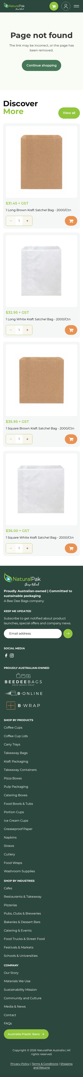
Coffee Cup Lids (16, 736)
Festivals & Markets (18, 947)
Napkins (10, 837)
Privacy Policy (20, 1064)
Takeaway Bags (16, 753)
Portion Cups (14, 812)
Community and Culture (23, 998)
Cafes (8, 888)
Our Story (11, 973)
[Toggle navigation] (76, 6)
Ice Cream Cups (16, 820)
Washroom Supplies (19, 871)
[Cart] (53, 6)
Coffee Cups (13, 727)
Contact (10, 1015)
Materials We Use (17, 981)
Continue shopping (41, 65)
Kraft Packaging (16, 761)
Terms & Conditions (45, 1064)
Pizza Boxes (13, 778)
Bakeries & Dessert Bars (22, 922)
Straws (9, 846)
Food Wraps (13, 863)
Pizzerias (10, 905)
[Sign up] (68, 633)
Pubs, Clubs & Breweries (22, 913)
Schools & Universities (21, 956)
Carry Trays (12, 744)
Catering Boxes (15, 795)
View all (69, 113)
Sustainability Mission (20, 989)
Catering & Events (18, 930)
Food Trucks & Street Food (24, 939)
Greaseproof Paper (18, 829)
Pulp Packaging (16, 787)
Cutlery (9, 854)
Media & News (15, 1006)
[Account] (65, 6)
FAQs (8, 1023)
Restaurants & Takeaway (23, 896)
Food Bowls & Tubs (18, 804)
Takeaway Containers (20, 770)
